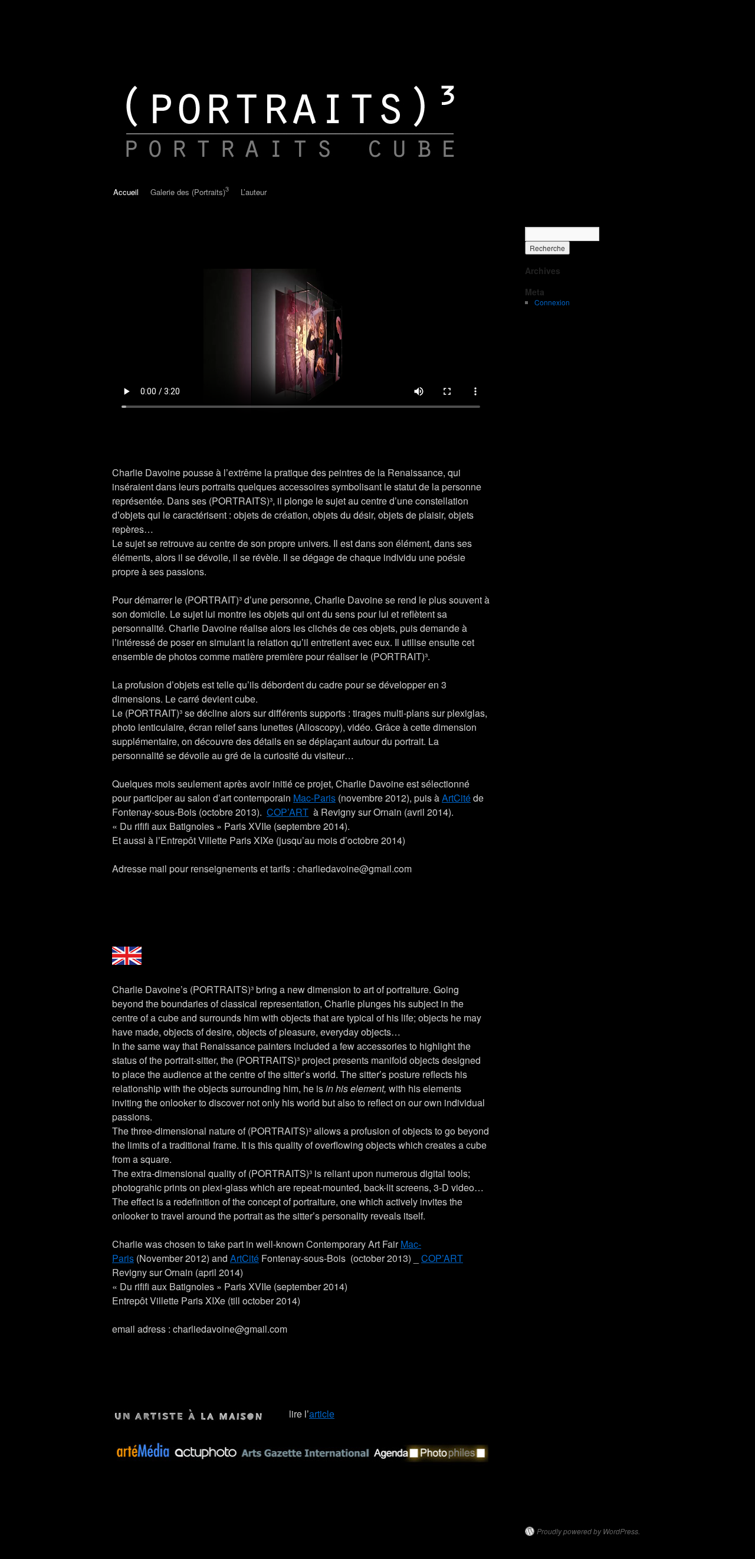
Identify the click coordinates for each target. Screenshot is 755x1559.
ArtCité (456, 798)
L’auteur (254, 191)
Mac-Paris (314, 798)
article (321, 1413)
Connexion (552, 302)
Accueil (126, 191)
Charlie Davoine (166, 39)
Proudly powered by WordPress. (588, 1531)
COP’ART (287, 812)
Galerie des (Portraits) (189, 190)
